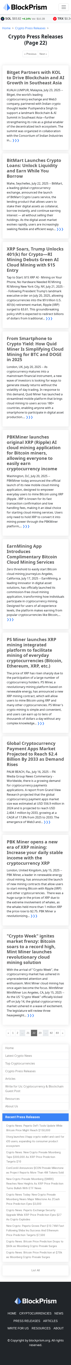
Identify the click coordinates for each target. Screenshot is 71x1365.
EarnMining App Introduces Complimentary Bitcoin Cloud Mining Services (32, 554)
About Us (11, 1106)
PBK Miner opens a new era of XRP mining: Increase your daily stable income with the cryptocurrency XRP (35, 852)
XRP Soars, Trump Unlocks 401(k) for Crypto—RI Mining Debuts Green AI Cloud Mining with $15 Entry (35, 259)
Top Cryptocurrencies (20, 1063)
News (58, 1313)
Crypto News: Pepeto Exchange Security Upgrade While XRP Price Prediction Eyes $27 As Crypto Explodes (34, 1215)
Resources (12, 1099)
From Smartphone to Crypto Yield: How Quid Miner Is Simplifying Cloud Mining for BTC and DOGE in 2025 (35, 348)
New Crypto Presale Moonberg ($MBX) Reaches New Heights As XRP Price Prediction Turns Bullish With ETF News (34, 1183)
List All (35, 1270)
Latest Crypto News (18, 1056)
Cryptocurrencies (35, 1313)
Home (6, 28)
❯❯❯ (15, 140)
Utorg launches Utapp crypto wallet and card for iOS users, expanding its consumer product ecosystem (35, 1141)
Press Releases (26, 1321)
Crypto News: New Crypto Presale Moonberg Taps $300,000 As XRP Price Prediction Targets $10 (33, 1157)
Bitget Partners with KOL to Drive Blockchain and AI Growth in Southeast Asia (35, 77)
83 (57, 1032)
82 (51, 1032)
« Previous (30, 53)
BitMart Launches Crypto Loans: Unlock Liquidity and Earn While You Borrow (34, 168)
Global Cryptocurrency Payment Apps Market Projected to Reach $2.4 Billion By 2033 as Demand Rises (35, 753)
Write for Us (18, 1328)
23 (40, 1032)
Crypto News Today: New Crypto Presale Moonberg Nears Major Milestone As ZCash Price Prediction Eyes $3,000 (33, 1199)
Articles (10, 1079)
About (59, 1328)
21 (28, 1032)
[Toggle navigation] (64, 7)
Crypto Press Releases (30, 28)
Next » (43, 53)
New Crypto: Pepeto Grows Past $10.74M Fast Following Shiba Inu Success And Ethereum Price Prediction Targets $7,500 (35, 1230)
